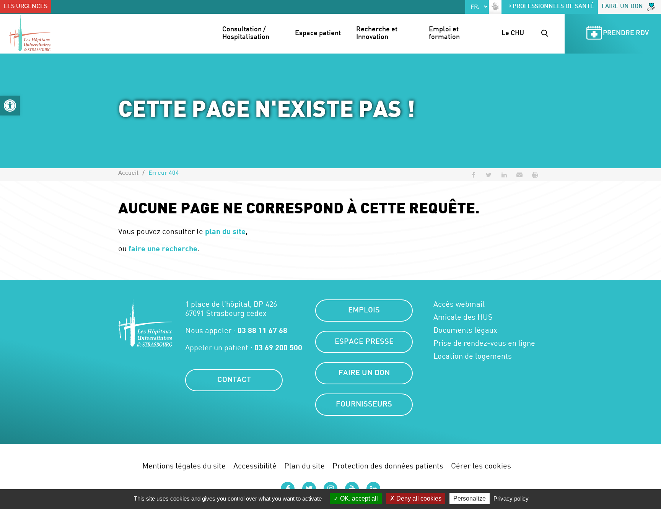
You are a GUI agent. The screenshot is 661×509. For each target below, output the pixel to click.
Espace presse (364, 341)
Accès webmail (459, 304)
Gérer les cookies (481, 465)
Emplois (364, 310)
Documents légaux (465, 330)
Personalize (469, 498)
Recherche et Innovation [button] (377, 33)
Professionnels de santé (553, 7)
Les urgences (25, 7)
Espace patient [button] (318, 33)
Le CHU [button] (512, 33)
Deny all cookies (418, 498)
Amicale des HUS (463, 317)
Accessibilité (255, 465)
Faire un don (622, 7)
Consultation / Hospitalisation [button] (245, 33)
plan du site (225, 231)
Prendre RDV (626, 33)
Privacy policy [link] (511, 498)
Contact (234, 380)
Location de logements (472, 356)
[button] (10, 105)
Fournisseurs (364, 404)
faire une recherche (163, 248)
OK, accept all (358, 498)
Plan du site (304, 465)
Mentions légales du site (184, 465)
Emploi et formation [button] (444, 33)
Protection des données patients (387, 465)
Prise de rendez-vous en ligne (484, 343)
